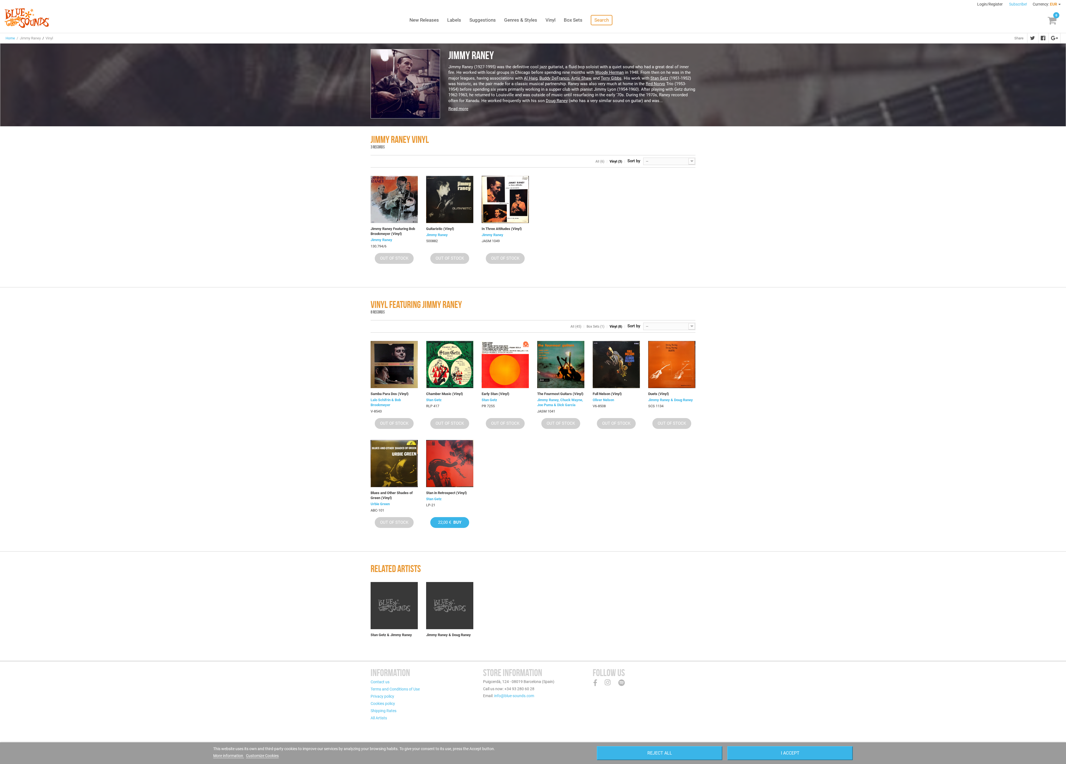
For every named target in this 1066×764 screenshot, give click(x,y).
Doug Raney (557, 100)
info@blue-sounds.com (514, 696)
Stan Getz (659, 78)
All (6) (599, 161)
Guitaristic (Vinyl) (440, 229)
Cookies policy (383, 703)
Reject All (659, 753)
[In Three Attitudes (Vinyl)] (505, 199)
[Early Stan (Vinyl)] (505, 364)
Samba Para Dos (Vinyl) (390, 394)
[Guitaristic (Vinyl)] (449, 199)
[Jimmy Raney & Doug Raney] (449, 605)
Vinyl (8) (616, 326)
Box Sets (573, 20)
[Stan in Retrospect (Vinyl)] (449, 463)
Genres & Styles (520, 20)
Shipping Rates (383, 711)
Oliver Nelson (603, 400)
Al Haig (530, 78)
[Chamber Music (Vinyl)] (449, 364)
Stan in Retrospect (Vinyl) (446, 493)
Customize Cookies (262, 755)
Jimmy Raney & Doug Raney (670, 400)
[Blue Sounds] (26, 18)
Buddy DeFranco (554, 78)
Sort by (633, 160)
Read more (458, 108)
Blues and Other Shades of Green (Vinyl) (392, 495)
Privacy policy (382, 696)
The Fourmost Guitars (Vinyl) (560, 394)
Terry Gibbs (611, 78)
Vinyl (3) (616, 161)
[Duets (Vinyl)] (671, 364)
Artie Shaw (581, 78)
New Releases (424, 20)
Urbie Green (380, 504)
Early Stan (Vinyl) (495, 394)
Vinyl (550, 20)
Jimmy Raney (381, 240)
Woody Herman (609, 72)
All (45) (575, 326)
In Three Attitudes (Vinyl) (502, 229)
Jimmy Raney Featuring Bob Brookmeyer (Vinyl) (393, 231)
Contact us (380, 682)
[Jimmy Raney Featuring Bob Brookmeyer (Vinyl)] (394, 199)
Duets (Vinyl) (658, 394)
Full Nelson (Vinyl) (607, 394)
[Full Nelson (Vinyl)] (616, 364)
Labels (454, 20)
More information (228, 755)
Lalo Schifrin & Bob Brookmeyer (386, 402)
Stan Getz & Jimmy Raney (391, 635)
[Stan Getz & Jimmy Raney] (394, 605)
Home (10, 38)
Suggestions (482, 20)
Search (601, 20)
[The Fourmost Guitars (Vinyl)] (560, 364)
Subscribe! (1018, 4)
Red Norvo (655, 83)
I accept (790, 753)
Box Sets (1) (595, 326)
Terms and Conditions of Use (395, 689)
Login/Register (990, 4)
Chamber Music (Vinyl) (444, 394)
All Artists (379, 718)
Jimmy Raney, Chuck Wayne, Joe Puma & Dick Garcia (560, 402)
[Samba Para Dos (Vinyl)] (394, 364)
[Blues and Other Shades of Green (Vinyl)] (394, 463)
